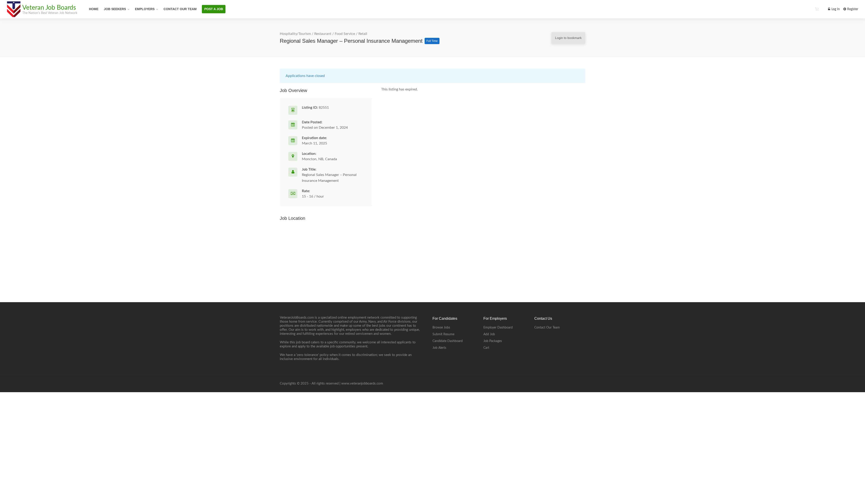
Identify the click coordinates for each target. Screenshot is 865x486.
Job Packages (492, 341)
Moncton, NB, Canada (319, 159)
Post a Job (213, 9)
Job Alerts (439, 347)
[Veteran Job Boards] (13, 14)
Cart (486, 347)
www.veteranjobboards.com (362, 383)
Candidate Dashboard (447, 341)
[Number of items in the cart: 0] (816, 9)
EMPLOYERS (145, 9)
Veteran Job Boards (49, 7)
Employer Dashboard (498, 327)
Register (852, 9)
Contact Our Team (180, 9)
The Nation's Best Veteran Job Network (49, 13)
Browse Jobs (441, 327)
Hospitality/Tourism (295, 34)
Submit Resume (443, 334)
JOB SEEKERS (115, 9)
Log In (835, 9)
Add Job (489, 334)
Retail (362, 34)
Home (93, 9)
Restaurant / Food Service (334, 34)
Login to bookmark (568, 38)
